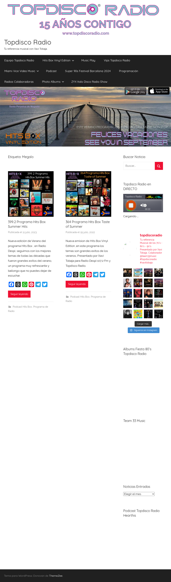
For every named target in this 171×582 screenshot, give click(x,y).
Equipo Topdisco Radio (19, 60)
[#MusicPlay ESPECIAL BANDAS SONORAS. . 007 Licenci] (138, 283)
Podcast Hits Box (22, 306)
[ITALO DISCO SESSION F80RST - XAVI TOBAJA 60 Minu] (158, 293)
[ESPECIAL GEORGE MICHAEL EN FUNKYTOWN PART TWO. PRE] (148, 293)
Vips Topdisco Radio (117, 60)
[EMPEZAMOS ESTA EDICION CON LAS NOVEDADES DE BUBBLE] (148, 314)
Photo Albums (51, 81)
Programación (128, 71)
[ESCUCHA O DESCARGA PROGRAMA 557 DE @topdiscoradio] (148, 303)
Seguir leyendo (19, 294)
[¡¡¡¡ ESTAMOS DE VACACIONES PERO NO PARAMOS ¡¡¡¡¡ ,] (127, 272)
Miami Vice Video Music (19, 71)
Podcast (51, 71)
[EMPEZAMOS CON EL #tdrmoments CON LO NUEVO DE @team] (127, 303)
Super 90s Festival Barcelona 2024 (88, 71)
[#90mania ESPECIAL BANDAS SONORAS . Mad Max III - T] (158, 272)
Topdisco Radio (27, 42)
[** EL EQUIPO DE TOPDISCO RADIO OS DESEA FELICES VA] (138, 272)
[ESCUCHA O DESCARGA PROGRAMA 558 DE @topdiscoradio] (127, 293)
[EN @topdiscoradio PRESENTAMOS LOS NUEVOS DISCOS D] (138, 303)
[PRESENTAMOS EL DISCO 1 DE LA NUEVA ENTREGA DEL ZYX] (138, 314)
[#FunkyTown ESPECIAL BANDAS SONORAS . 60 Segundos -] (127, 283)
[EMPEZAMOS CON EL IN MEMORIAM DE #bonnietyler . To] (148, 283)
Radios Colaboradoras (19, 81)
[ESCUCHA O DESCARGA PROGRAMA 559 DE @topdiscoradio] (148, 272)
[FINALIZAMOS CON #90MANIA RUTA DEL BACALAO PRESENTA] (158, 303)
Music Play (88, 60)
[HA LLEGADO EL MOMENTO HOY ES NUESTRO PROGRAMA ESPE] (158, 283)
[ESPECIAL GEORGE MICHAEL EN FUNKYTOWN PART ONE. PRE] (127, 314)
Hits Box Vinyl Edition (56, 60)
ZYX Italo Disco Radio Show (89, 81)
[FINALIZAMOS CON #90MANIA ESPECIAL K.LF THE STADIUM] (138, 293)
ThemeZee (55, 575)
